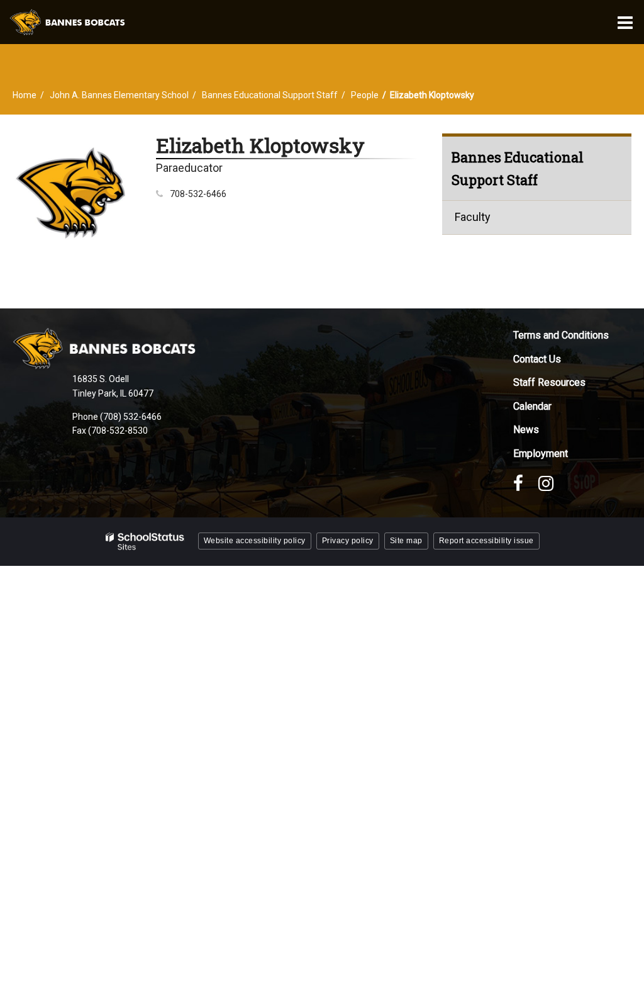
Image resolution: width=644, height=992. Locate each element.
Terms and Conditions (561, 335)
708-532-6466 (198, 194)
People (365, 95)
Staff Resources (549, 382)
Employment (540, 453)
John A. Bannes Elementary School (119, 95)
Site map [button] (406, 540)
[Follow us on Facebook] (518, 483)
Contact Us (537, 359)
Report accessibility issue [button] (486, 540)
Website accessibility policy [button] (255, 540)
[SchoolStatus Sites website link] (145, 542)
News (526, 430)
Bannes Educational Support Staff (270, 95)
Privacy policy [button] (348, 540)
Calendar (532, 406)
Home (24, 95)
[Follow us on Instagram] (545, 483)
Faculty (473, 216)
